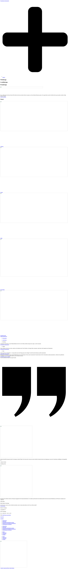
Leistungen (4, 533)
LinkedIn (2, 518)
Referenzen (4, 532)
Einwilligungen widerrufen (7, 524)
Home (4, 531)
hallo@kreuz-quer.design (6, 515)
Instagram (2, 516)
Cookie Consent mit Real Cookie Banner (7, 568)
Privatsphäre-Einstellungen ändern (8, 522)
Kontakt (4, 534)
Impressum (4, 521)
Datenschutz (5, 520)
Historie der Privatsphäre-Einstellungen (9, 523)
